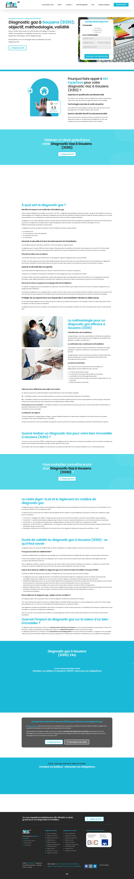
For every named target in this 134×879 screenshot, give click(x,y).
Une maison (97, 28)
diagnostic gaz (33, 726)
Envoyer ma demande (96, 56)
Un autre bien (97, 32)
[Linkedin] (95, 866)
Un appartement (97, 30)
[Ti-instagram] (91, 866)
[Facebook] (86, 866)
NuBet (57, 864)
